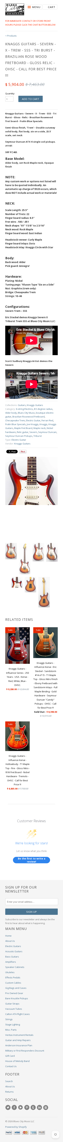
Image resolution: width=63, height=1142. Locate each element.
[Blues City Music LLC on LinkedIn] (40, 1107)
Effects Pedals (12, 977)
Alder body (11, 412)
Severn (33, 432)
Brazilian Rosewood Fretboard (28, 416)
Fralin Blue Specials (15, 424)
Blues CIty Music (26, 412)
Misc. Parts (11, 1029)
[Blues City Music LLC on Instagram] (46, 1107)
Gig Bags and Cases (15, 988)
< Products (11, 35)
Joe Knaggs (32, 424)
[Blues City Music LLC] (14, 10)
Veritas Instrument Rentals (19, 1035)
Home (8, 935)
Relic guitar (22, 432)
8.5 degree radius (43, 408)
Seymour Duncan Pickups (18, 435)
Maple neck (39, 428)
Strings (9, 1019)
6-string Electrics (24, 408)
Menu (36, 7)
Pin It (22, 451)
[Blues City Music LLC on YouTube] (21, 1107)
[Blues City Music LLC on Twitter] (8, 1107)
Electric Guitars (13, 946)
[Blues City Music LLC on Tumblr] (33, 1107)
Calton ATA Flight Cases (17, 1014)
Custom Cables (13, 982)
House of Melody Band (17, 1061)
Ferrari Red (47, 420)
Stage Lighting (12, 1024)
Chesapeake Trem (15, 420)
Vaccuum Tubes (13, 1008)
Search (9, 1081)
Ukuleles (10, 972)
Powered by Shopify (16, 1126)
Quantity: (10, 93)
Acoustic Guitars (13, 951)
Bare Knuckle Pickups (16, 998)
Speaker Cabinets (14, 967)
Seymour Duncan (47, 432)
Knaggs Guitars (35, 405)
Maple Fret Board (23, 428)
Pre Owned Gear (14, 993)
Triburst (37, 435)
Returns (9, 1091)
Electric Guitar (33, 420)
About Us (10, 940)
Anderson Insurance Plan (18, 1045)
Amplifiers (10, 961)
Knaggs (43, 424)
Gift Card (10, 1055)
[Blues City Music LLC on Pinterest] (27, 1107)
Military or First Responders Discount (24, 1050)
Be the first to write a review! (31, 860)
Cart (51, 7)
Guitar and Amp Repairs (18, 1040)
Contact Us (11, 1066)
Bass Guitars (12, 956)
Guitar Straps (12, 1003)
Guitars (22, 405)
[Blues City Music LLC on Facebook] (15, 1107)
